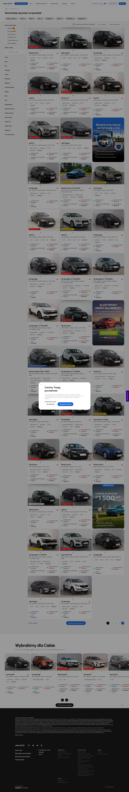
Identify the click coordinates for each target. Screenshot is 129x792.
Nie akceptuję (50, 404)
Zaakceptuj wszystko (65, 404)
